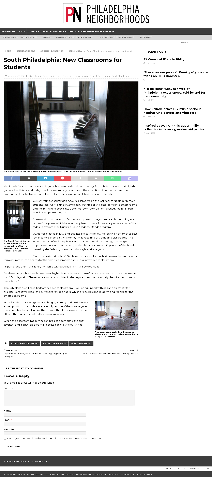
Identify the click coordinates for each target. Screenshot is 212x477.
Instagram (195, 469)
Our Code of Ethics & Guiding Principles (74, 37)
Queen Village (104, 76)
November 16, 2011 (16, 76)
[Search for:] (194, 42)
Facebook (167, 469)
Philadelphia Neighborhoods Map (92, 31)
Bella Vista (37, 76)
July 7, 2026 (150, 80)
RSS (207, 469)
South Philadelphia (51, 51)
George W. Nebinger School (83, 76)
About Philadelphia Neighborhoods (20, 37)
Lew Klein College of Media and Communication (114, 474)
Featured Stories (61, 76)
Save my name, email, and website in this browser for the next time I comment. (55, 438)
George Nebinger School (24, 343)
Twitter (181, 469)
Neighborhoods (11, 31)
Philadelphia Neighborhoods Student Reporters (26, 461)
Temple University (144, 474)
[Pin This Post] (62, 178)
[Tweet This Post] (28, 178)
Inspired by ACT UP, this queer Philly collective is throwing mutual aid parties (174, 127)
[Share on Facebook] (12, 178)
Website (9, 429)
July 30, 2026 (150, 63)
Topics (32, 31)
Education (47, 76)
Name (8, 410)
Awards (46, 37)
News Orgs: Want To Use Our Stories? (116, 37)
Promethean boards (54, 343)
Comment (10, 388)
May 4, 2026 (150, 133)
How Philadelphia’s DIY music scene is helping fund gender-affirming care (172, 110)
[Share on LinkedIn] (45, 178)
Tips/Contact (146, 37)
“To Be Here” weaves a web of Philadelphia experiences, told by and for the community (174, 92)
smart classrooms (81, 343)
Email (7, 419)
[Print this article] (96, 178)
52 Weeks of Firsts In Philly (163, 59)
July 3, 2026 (150, 100)
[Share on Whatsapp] (112, 178)
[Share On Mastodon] (129, 178)
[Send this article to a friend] (79, 178)
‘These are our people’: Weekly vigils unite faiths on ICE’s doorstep (175, 74)
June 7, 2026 (150, 117)
